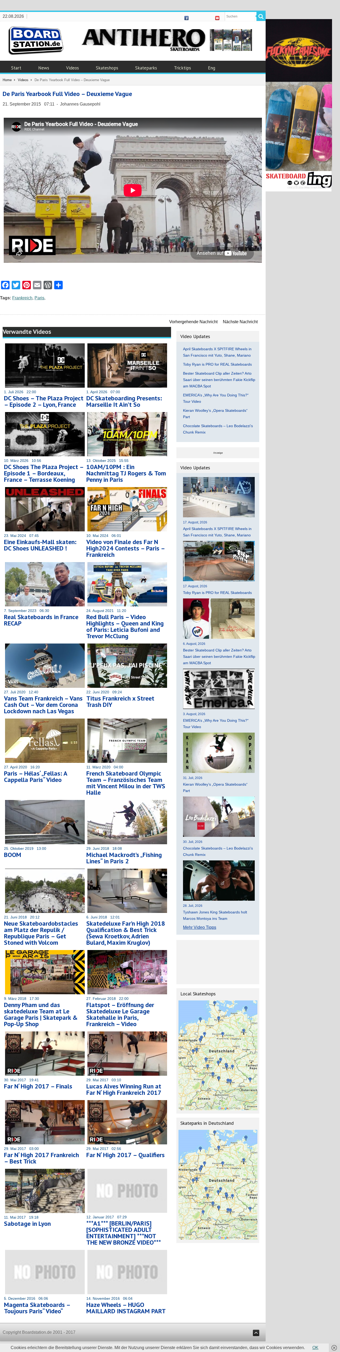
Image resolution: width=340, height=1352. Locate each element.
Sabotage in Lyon (27, 1223)
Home (7, 80)
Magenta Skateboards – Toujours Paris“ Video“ (37, 1308)
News (43, 68)
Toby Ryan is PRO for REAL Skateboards (217, 364)
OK (315, 1347)
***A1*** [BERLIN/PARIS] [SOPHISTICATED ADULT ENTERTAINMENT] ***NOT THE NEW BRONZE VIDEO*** (123, 1232)
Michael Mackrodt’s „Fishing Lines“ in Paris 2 (124, 858)
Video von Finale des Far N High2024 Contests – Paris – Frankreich (125, 548)
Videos (72, 68)
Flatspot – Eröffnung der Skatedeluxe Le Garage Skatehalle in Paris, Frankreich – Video (120, 1014)
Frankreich (22, 298)
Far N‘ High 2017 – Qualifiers (125, 1155)
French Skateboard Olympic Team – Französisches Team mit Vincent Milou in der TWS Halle (125, 783)
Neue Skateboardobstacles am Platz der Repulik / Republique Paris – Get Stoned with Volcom (41, 933)
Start (16, 68)
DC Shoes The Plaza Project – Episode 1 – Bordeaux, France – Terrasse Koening (43, 473)
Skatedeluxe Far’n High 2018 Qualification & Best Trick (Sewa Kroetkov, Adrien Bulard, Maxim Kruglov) (125, 933)
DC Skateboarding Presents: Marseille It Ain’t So (124, 401)
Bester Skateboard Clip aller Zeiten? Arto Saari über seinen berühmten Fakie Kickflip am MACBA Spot (219, 379)
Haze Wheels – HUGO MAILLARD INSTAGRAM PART (126, 1308)
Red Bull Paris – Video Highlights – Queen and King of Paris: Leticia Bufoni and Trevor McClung (125, 626)
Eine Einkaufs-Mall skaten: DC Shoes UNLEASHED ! (40, 545)
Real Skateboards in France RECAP (41, 620)
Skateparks (146, 68)
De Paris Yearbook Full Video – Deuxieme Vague (67, 94)
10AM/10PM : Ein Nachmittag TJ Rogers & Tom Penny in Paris (126, 473)
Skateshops (107, 68)
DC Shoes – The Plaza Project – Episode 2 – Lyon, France (43, 401)
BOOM (12, 855)
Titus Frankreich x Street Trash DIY (120, 701)
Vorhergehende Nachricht (193, 322)
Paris (39, 298)
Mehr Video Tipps (199, 927)
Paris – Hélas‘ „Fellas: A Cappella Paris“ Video (35, 776)
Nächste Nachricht (240, 322)
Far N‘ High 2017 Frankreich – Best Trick (41, 1158)
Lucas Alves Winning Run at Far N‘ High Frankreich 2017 (124, 1089)
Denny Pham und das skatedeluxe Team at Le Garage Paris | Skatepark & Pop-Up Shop (41, 1014)
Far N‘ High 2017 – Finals (38, 1086)
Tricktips (182, 68)
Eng (211, 68)
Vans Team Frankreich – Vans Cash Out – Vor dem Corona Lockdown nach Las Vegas (43, 704)
